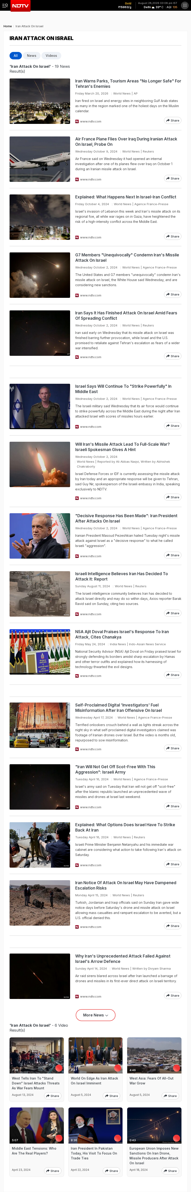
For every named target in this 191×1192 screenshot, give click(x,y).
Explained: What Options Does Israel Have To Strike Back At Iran (125, 827)
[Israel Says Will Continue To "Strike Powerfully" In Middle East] (40, 406)
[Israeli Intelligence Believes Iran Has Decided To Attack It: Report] (40, 594)
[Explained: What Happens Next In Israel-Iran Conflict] (40, 217)
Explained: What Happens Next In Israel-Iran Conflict (125, 197)
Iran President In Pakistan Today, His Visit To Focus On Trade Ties (94, 1153)
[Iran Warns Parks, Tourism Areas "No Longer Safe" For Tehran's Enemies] (40, 101)
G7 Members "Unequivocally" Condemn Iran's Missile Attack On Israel (127, 258)
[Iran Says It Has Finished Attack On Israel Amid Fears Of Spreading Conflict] (40, 335)
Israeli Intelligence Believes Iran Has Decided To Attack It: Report (121, 576)
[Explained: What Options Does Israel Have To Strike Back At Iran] (40, 845)
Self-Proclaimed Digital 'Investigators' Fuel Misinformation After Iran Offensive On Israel (118, 708)
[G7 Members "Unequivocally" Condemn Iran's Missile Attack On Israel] (40, 275)
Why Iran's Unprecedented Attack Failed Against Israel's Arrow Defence (123, 959)
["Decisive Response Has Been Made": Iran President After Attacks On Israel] (40, 536)
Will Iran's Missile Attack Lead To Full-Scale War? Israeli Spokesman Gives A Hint (122, 447)
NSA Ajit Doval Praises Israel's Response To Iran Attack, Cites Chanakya (122, 634)
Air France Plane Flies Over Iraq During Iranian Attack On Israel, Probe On (126, 142)
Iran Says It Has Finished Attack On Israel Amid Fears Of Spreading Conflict (126, 316)
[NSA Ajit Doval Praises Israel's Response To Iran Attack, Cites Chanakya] (40, 653)
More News (93, 1015)
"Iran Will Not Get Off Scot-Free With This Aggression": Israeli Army (115, 769)
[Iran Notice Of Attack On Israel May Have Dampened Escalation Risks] (40, 904)
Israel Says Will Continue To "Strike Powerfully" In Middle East (123, 389)
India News (118, 644)
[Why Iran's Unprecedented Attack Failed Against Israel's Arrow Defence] (40, 976)
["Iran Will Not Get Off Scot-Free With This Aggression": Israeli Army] (40, 787)
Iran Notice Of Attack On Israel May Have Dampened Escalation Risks (125, 885)
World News (122, 93)
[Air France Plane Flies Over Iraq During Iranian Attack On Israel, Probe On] (40, 159)
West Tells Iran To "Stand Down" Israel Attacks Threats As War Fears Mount (36, 1083)
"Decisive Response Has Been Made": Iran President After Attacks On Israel (126, 518)
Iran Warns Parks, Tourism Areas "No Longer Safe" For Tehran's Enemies (128, 84)
